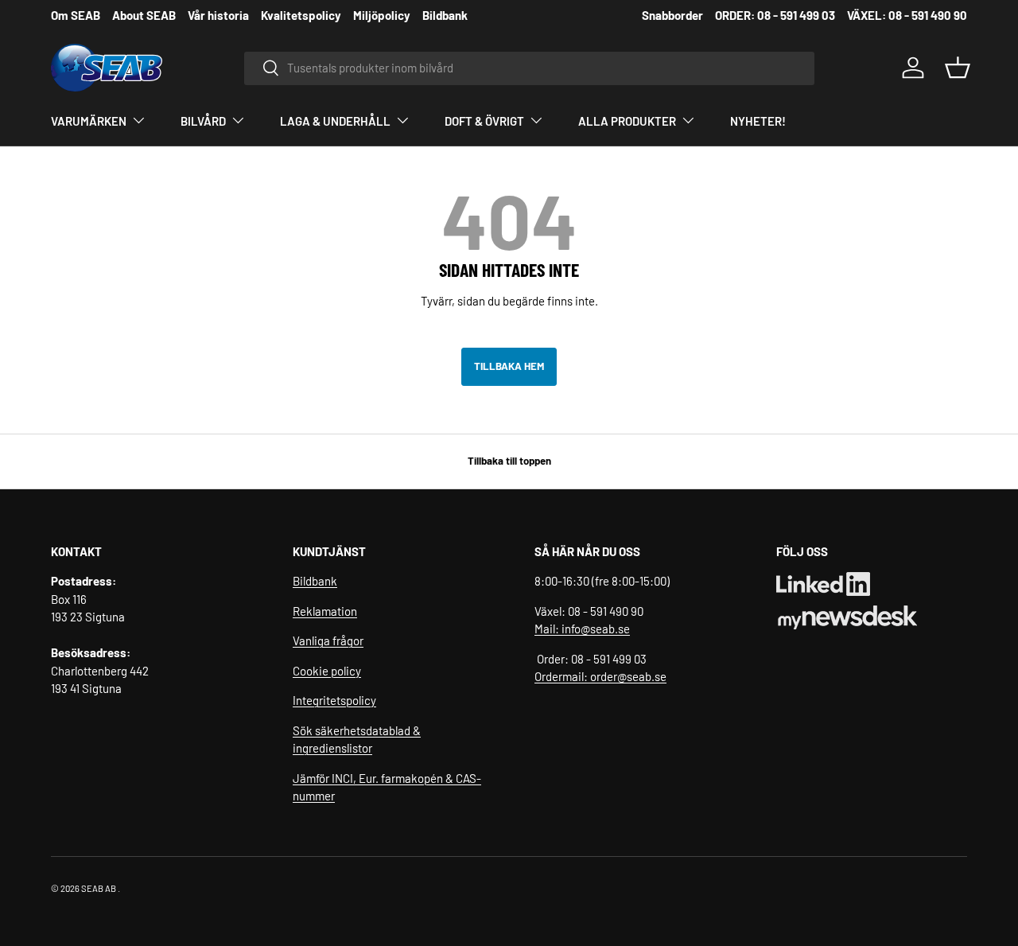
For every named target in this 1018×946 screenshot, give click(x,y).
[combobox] (529, 67)
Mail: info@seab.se (582, 628)
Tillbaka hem (509, 366)
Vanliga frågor (328, 640)
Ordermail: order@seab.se (600, 676)
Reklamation (325, 611)
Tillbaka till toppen (509, 460)
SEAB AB (98, 888)
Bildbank (315, 581)
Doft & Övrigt (484, 121)
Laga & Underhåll (335, 121)
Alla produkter (627, 121)
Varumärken (88, 121)
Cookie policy (327, 671)
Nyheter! (758, 121)
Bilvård (203, 121)
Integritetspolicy (334, 700)
